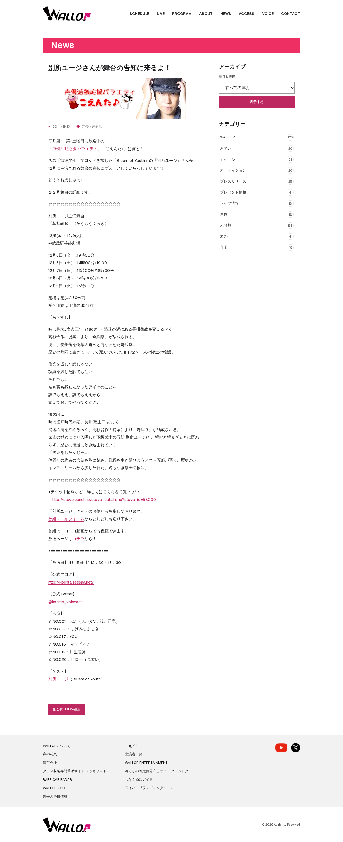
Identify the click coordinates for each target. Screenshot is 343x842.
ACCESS (247, 13)
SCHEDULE (139, 13)
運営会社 (50, 762)
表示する (257, 102)
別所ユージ (58, 678)
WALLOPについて (56, 745)
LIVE (161, 13)
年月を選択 (227, 77)
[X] (295, 747)
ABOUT (206, 13)
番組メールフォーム (66, 519)
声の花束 (50, 754)
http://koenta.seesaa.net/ (71, 582)
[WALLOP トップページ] (67, 13)
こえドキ (132, 745)
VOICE (268, 13)
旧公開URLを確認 (66, 709)
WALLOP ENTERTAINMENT (146, 762)
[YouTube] (281, 747)
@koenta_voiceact (65, 601)
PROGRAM (182, 13)
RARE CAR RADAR (57, 779)
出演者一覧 (133, 754)
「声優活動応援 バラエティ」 (75, 148)
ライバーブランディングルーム (149, 788)
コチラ (78, 538)
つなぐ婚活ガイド (139, 779)
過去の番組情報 (55, 796)
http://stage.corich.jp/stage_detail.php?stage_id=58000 (104, 499)
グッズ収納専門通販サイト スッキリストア (76, 771)
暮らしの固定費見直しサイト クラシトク (156, 771)
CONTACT (290, 13)
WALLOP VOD (54, 788)
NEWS (225, 13)
